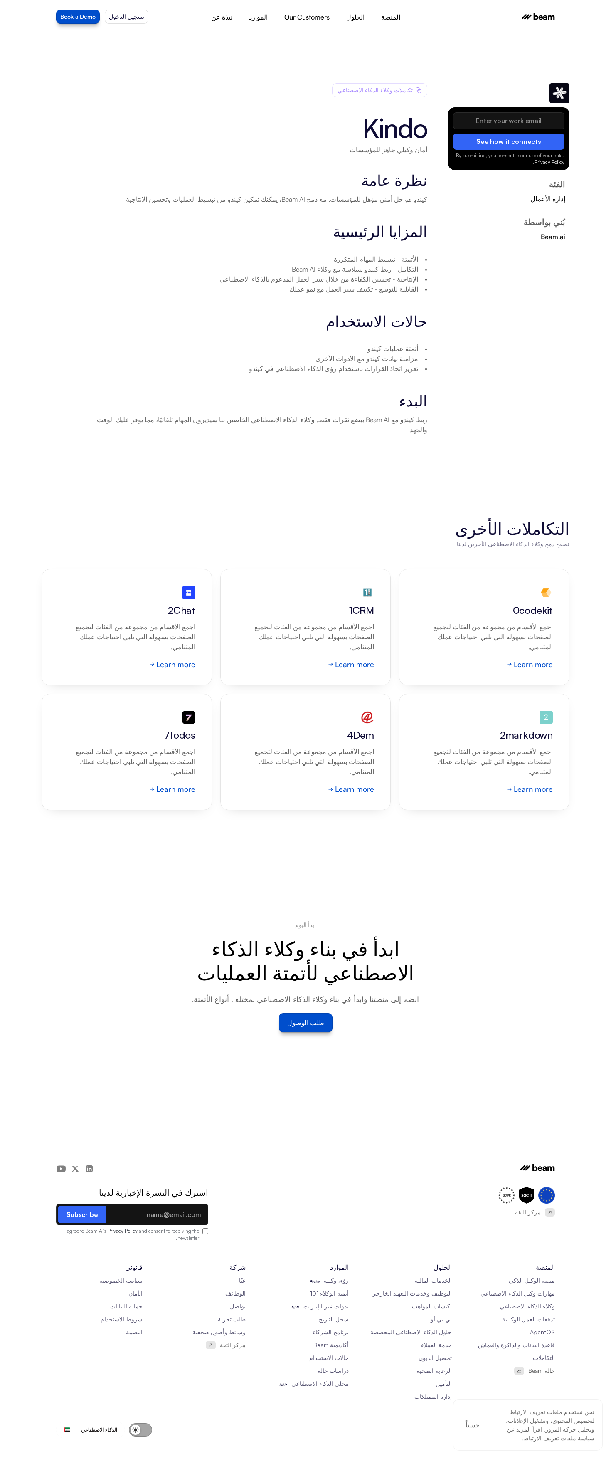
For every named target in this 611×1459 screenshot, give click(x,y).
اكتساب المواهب (432, 1306)
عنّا (242, 1280)
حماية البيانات (126, 1306)
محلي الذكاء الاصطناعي (320, 1383)
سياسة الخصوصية (121, 1280)
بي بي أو (441, 1319)
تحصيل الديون (435, 1357)
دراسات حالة (333, 1370)
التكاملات (544, 1357)
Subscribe (82, 1214)
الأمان (135, 1293)
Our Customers (307, 17)
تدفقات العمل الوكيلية (528, 1319)
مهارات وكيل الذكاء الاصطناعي (517, 1293)
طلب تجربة (232, 1319)
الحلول (355, 17)
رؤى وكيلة (336, 1280)
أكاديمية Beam (331, 1344)
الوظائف (235, 1293)
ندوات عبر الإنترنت (326, 1306)
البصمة (134, 1331)
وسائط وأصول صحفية (219, 1331)
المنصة (390, 17)
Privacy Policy (549, 162)
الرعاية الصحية (434, 1370)
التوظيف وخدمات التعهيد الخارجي (411, 1293)
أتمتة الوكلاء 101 (329, 1293)
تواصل (238, 1306)
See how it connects (508, 141)
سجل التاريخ (334, 1319)
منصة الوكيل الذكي (532, 1280)
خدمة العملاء (436, 1344)
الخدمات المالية (433, 1280)
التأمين (444, 1383)
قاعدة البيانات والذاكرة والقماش (516, 1344)
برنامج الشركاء (331, 1331)
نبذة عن (221, 17)
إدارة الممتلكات (433, 1396)
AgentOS (542, 1331)
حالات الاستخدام (329, 1357)
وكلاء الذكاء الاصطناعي (527, 1306)
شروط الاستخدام (122, 1319)
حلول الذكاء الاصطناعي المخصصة (411, 1331)
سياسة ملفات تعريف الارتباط (558, 1438)
